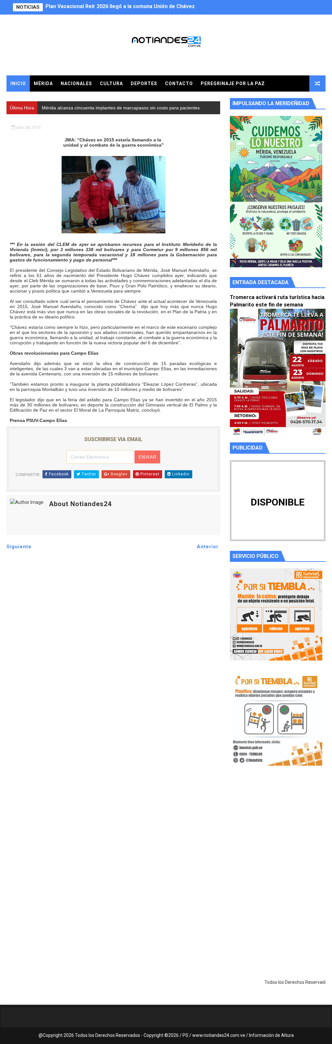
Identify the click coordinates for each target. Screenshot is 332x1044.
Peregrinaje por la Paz (233, 83)
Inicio (18, 83)
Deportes (144, 83)
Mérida (43, 83)
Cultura (111, 83)
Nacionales (76, 83)
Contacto (179, 83)
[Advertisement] (278, 832)
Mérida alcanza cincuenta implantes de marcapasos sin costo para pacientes (139, 7)
